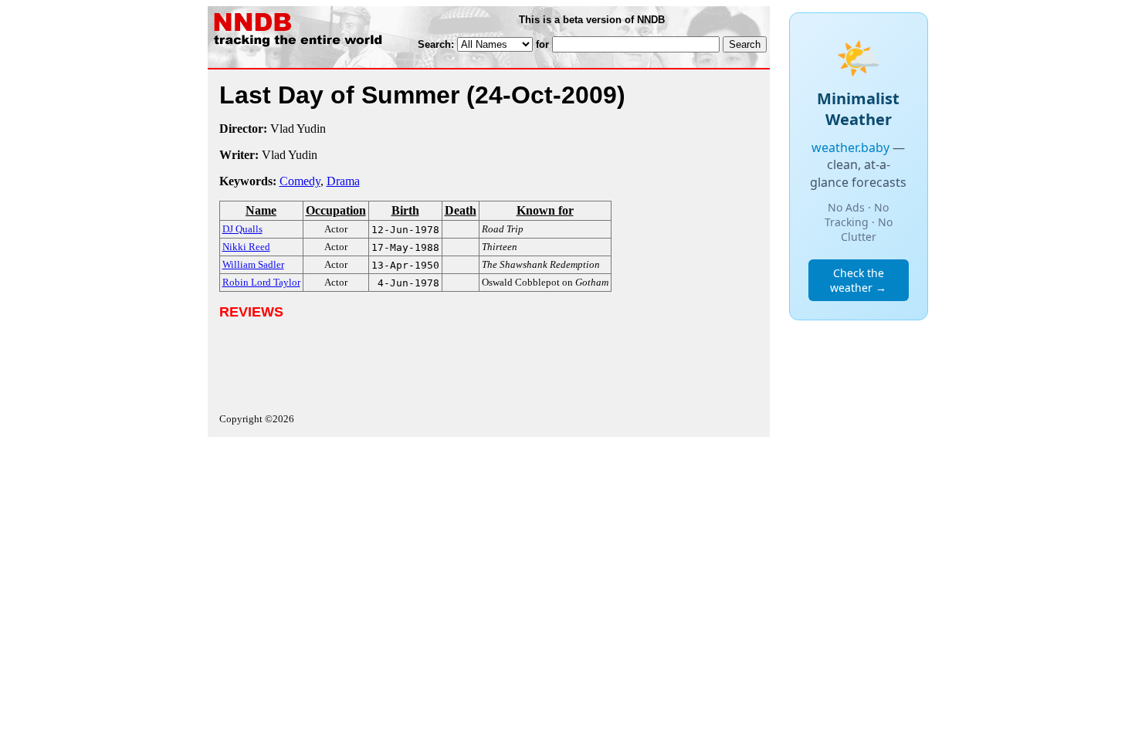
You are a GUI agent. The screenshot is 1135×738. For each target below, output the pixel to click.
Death (460, 210)
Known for (545, 210)
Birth (405, 210)
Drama (343, 181)
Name (261, 210)
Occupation (336, 210)
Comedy (300, 181)
